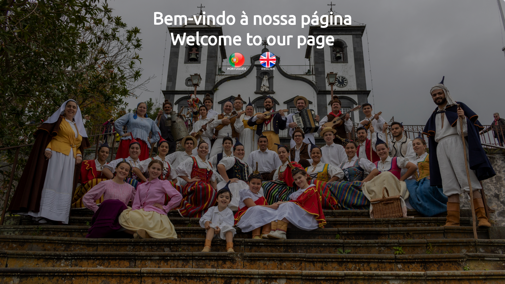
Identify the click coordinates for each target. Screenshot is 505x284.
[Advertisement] (252, 266)
